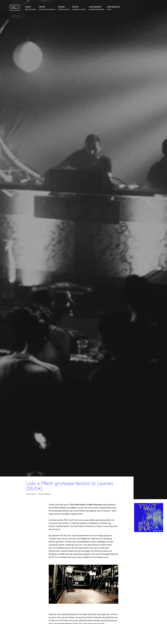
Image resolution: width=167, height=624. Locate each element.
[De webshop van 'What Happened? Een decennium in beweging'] (148, 517)
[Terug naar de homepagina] (14, 8)
